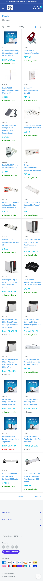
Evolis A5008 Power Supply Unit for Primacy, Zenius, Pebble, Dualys (9, 129)
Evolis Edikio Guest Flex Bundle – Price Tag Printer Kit (32, 439)
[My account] (34, 7)
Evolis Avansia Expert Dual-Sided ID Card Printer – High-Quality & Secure (32, 323)
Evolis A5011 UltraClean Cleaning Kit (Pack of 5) (32, 126)
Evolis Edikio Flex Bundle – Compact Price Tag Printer (10, 439)
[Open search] (30, 7)
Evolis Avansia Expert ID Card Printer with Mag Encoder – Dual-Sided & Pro (10, 363)
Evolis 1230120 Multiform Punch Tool (31, 52)
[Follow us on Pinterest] (16, 547)
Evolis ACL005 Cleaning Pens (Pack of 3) (10, 242)
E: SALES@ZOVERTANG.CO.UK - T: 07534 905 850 (21, 2)
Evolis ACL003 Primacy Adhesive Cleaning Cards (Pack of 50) (10, 204)
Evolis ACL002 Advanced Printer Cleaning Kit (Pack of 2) (32, 167)
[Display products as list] (40, 27)
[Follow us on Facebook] (3, 547)
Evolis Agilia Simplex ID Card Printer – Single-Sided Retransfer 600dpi (10, 283)
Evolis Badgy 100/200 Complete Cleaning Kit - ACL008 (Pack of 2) (32, 361)
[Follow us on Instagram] (12, 547)
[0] (39, 7)
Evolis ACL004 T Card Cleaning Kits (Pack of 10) (32, 204)
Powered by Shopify (8, 576)
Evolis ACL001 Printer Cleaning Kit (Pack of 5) (10, 166)
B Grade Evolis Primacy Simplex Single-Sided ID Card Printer (10, 53)
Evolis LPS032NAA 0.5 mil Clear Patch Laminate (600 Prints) (10, 476)
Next (36, 496)
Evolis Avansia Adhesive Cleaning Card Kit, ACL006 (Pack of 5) (32, 282)
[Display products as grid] (36, 27)
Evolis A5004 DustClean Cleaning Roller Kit (31, 90)
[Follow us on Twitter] (7, 547)
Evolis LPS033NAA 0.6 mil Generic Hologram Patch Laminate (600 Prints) (32, 477)
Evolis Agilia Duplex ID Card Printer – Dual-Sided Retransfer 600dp (32, 243)
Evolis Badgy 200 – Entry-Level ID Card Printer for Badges (9, 401)
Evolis (4, 47)
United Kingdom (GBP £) (10, 536)
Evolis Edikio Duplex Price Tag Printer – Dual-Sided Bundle (31, 401)
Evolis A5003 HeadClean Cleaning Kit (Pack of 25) (10, 90)
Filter (8, 27)
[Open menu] (3, 8)
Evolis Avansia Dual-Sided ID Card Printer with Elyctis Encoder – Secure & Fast (10, 323)
